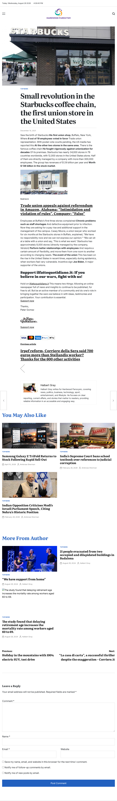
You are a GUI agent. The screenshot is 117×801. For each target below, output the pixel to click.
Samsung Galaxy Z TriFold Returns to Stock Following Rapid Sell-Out (29, 457)
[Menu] (3, 13)
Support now (27, 300)
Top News (24, 89)
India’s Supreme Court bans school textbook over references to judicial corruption (85, 459)
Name (6, 736)
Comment (8, 701)
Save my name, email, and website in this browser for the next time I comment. (46, 761)
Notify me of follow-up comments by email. (28, 767)
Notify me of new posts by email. (22, 773)
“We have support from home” (24, 579)
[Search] (113, 13)
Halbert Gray (27, 584)
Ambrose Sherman (27, 464)
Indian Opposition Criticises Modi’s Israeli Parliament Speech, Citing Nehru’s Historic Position (27, 508)
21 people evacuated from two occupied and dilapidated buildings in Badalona (87, 554)
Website (65, 749)
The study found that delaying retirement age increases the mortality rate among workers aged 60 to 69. (28, 626)
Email (6, 749)
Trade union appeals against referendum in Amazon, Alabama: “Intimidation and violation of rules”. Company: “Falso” (56, 209)
